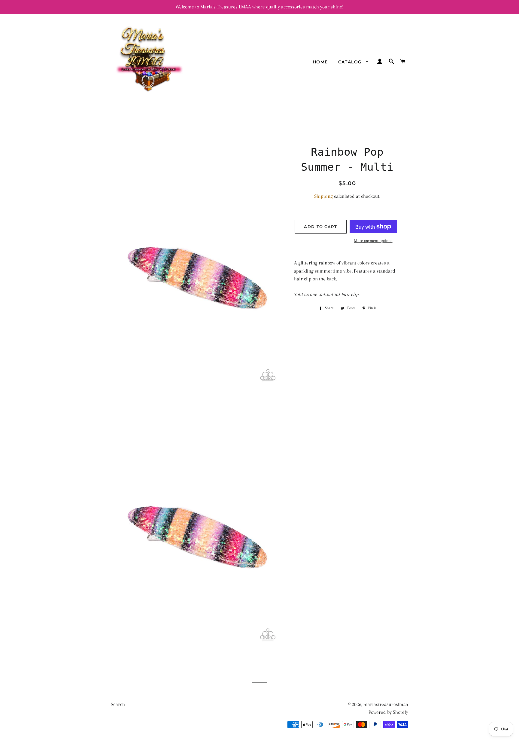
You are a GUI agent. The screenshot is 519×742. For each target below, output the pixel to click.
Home (320, 62)
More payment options (373, 240)
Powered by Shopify (388, 712)
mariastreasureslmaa (385, 704)
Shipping (323, 196)
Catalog (350, 62)
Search (118, 704)
